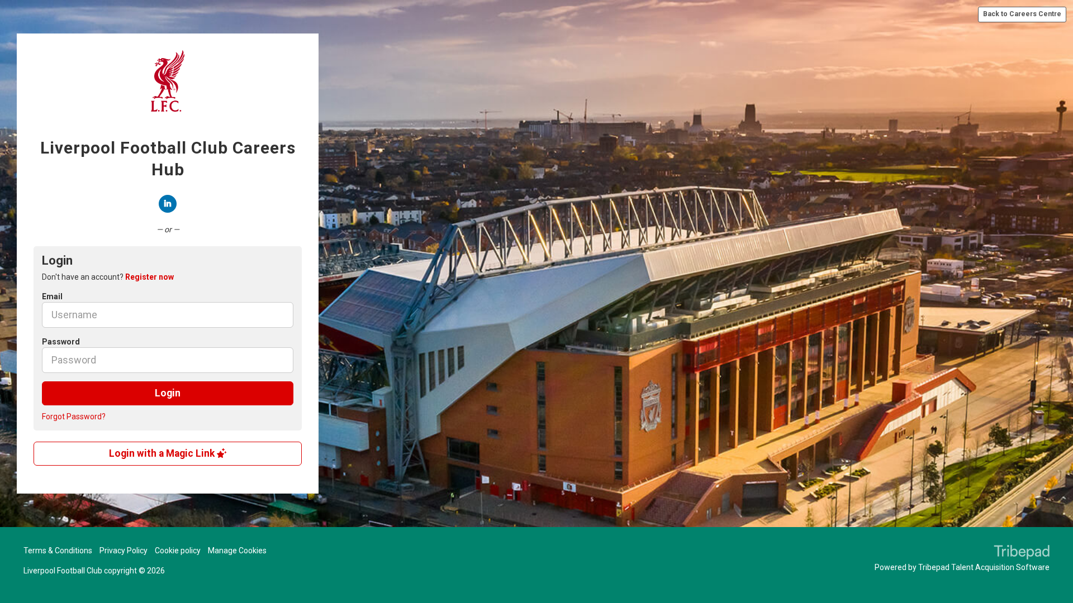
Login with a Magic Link (163, 453)
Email (52, 296)
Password (61, 341)
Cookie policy (178, 550)
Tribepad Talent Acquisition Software (984, 567)
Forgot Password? (74, 416)
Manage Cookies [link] (237, 550)
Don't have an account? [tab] (108, 276)
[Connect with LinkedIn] (168, 204)
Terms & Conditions (57, 550)
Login (168, 393)
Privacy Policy (123, 550)
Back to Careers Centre (1022, 14)
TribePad (1022, 553)
